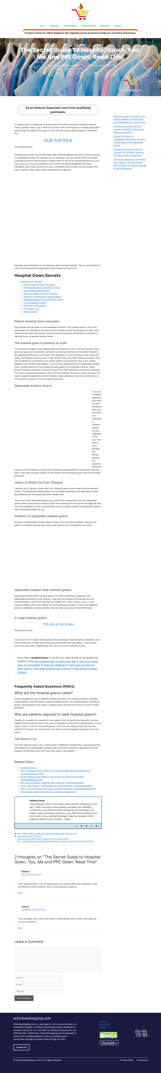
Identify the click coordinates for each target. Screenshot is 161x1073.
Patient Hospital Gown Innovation (39, 284)
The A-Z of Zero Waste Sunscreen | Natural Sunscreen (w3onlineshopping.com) (58, 789)
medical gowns (80, 602)
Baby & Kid (104, 26)
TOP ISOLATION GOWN (35, 305)
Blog (19, 834)
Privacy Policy (126, 1060)
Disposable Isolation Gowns (37, 291)
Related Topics (31, 311)
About (102, 1021)
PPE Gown (38, 836)
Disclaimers (105, 1024)
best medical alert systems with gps (55, 661)
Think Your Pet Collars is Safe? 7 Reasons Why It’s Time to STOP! (43, 839)
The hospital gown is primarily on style (42, 287)
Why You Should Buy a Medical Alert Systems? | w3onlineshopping (52, 783)
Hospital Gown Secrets (31, 281)
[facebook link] (138, 1035)
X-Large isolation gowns (35, 303)
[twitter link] (144, 1031)
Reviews (117, 26)
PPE (31, 836)
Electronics (54, 26)
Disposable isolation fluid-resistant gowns (43, 299)
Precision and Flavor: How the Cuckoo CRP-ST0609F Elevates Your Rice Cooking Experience (129, 152)
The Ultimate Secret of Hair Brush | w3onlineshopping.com (48, 792)
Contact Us (21, 1047)
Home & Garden (70, 26)
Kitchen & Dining (89, 26)
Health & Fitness (28, 768)
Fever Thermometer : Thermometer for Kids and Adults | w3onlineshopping (56, 786)
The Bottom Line (31, 309)
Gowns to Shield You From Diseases (41, 293)
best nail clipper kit (55, 664)
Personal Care (70, 834)
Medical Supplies (57, 834)
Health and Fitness (42, 834)
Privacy (103, 1027)
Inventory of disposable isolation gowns (42, 297)
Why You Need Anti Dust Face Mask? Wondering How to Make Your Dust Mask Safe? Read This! (55, 841)
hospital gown (23, 836)
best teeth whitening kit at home (51, 668)
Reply (20, 893)
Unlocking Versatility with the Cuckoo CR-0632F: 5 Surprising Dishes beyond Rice (128, 129)
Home (42, 26)
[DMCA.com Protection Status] (108, 1037)
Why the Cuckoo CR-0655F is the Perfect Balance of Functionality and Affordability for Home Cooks (129, 119)
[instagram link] (137, 1031)
